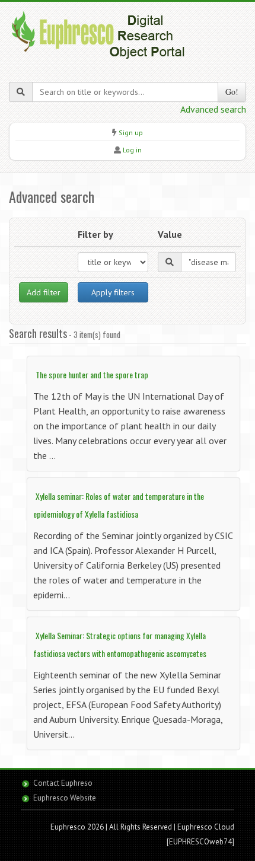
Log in (132, 149)
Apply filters (113, 292)
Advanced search (213, 109)
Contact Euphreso (63, 783)
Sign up (131, 132)
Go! (231, 91)
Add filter (43, 292)
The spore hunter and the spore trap (92, 374)
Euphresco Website (64, 798)
